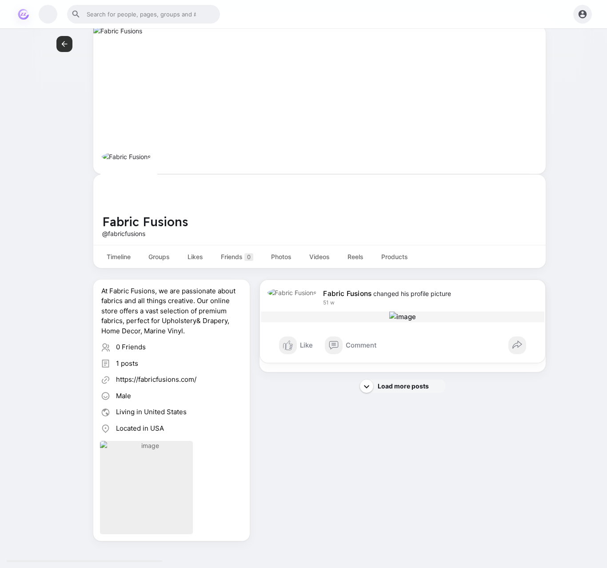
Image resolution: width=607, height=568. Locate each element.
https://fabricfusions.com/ (156, 379)
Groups (159, 256)
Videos (319, 256)
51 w (329, 302)
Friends (236, 256)
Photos (281, 256)
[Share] (517, 345)
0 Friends (131, 347)
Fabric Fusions (347, 293)
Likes (195, 256)
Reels (355, 256)
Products (394, 256)
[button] (143, 14)
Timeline (119, 256)
